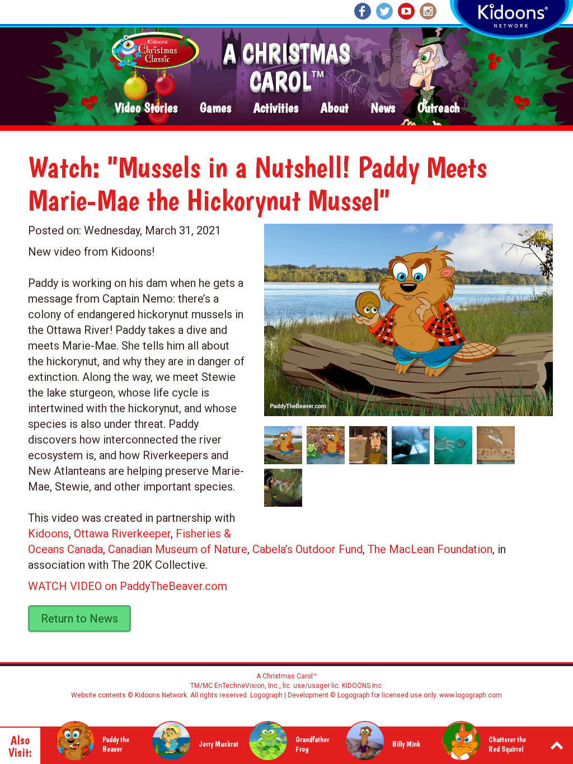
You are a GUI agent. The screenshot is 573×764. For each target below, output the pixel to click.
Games (215, 108)
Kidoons (48, 533)
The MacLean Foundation (430, 549)
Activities (275, 108)
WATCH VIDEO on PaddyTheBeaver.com (127, 586)
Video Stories (146, 108)
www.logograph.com (470, 695)
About (335, 108)
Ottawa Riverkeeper (122, 533)
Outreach (438, 108)
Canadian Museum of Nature (177, 549)
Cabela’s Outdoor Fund (307, 549)
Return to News (79, 618)
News (383, 108)
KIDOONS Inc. (362, 686)
